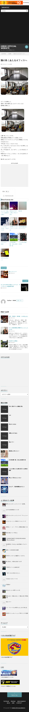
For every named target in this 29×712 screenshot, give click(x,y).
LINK (13, 703)
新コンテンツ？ (13, 271)
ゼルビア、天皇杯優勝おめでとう (17, 486)
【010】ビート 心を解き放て (13, 567)
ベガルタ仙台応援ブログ (6, 657)
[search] (27, 11)
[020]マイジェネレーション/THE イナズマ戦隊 (17, 613)
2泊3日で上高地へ (13, 341)
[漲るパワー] (4, 445)
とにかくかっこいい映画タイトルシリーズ (16, 521)
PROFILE (13, 701)
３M (10, 415)
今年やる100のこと (4, 258)
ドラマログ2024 (3, 243)
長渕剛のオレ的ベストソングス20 (14, 228)
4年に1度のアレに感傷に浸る (16, 406)
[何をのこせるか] (4, 427)
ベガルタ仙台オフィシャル (7, 677)
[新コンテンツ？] (4, 274)
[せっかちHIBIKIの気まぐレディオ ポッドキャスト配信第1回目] (24, 287)
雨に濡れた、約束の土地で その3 (14, 561)
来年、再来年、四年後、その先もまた (18, 316)
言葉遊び (8, 584)
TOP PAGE (6, 701)
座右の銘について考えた (12, 532)
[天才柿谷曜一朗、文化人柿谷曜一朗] (4, 462)
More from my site (8, 195)
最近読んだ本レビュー (14, 451)
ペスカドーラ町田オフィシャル (8, 686)
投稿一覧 (19, 300)
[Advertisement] (14, 27)
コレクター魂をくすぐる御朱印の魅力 (5, 212)
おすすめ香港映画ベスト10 (12, 509)
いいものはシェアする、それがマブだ (5, 228)
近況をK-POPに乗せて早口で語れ (14, 212)
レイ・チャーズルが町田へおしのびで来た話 (16, 607)
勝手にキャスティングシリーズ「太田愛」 (16, 504)
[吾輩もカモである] (4, 436)
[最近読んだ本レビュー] (4, 453)
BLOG (8, 703)
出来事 (10, 64)
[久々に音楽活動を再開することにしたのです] (4, 330)
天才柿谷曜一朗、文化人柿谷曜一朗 (14, 244)
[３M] (4, 418)
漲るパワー (11, 442)
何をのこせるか (12, 424)
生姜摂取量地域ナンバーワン (22, 227)
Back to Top (14, 695)
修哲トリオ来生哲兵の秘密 (12, 550)
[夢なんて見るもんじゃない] (4, 480)
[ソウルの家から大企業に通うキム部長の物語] (4, 471)
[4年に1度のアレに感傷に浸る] (4, 409)
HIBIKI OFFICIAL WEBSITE (8, 47)
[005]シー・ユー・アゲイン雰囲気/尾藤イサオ (17, 527)
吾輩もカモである (13, 433)
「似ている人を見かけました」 (13, 573)
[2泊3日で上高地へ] (4, 343)
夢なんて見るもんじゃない (15, 477)
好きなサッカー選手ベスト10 (13, 590)
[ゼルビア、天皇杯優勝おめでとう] (4, 489)
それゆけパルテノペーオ (12, 578)
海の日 (20, 211)
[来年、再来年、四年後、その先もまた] (4, 319)
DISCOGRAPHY (21, 701)
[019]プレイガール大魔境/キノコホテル (15, 555)
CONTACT (19, 703)
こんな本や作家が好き (22, 243)
